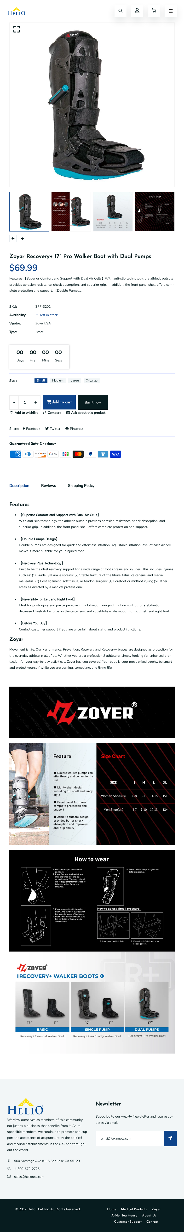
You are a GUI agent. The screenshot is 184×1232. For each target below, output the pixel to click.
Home (111, 1209)
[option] (92, 105)
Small (41, 380)
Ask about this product (87, 412)
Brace (39, 332)
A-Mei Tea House (124, 1215)
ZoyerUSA (43, 323)
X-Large (92, 380)
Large (75, 380)
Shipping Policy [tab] (81, 485)
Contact (152, 1222)
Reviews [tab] (48, 485)
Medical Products (134, 1209)
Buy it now (93, 402)
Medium (57, 380)
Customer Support (128, 1222)
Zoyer (156, 1209)
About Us (149, 1215)
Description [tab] (19, 485)
